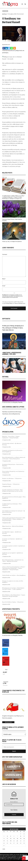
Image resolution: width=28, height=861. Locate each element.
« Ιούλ (3, 849)
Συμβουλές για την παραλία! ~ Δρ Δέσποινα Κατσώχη (12, 553)
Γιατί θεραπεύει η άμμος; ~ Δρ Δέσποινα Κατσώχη (11, 532)
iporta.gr (4, 14)
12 (10, 838)
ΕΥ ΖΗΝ (5, 11)
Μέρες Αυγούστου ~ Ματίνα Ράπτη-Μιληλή (12, 526)
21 (17, 841)
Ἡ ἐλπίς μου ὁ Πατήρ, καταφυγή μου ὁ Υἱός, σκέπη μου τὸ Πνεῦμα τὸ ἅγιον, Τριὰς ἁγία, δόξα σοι (13, 328)
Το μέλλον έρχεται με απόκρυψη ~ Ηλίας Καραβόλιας (12, 504)
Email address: (14, 802)
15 (20, 838)
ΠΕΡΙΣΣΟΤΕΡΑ (8, 722)
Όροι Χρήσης (14, 810)
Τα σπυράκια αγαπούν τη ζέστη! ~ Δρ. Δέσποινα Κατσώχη (13, 546)
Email (3, 285)
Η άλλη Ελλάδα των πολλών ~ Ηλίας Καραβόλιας (14, 575)
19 (10, 841)
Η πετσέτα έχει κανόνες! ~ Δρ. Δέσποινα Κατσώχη (11, 444)
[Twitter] (9, 47)
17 (4, 841)
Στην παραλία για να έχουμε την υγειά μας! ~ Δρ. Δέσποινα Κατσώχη (13, 511)
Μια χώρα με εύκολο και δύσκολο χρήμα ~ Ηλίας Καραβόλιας (14, 497)
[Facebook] (3, 47)
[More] (14, 47)
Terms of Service (18, 303)
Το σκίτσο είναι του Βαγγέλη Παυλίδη (12, 402)
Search (14, 751)
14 (17, 838)
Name (3, 278)
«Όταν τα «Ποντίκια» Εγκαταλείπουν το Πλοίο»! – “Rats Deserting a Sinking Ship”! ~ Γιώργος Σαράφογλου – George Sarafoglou (14, 568)
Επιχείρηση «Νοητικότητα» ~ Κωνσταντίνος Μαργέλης (12, 465)
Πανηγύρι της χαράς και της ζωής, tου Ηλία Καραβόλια (12, 581)
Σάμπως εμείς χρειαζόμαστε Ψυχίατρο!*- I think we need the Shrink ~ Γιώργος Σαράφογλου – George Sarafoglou (13, 519)
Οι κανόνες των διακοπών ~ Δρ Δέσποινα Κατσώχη (12, 539)
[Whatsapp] (11, 47)
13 (14, 838)
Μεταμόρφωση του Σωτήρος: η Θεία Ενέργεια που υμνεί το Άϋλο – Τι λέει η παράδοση (13, 588)
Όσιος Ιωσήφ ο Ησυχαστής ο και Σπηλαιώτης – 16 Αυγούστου (13, 472)
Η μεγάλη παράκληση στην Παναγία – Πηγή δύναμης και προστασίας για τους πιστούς (12, 490)
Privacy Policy (9, 303)
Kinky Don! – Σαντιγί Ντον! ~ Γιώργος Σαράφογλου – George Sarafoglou (11, 437)
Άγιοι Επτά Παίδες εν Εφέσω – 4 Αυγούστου (12, 602)
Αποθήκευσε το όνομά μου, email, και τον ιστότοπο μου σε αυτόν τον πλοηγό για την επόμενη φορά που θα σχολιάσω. (12, 296)
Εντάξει (2, 860)
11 (7, 838)
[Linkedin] (6, 47)
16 (24, 838)
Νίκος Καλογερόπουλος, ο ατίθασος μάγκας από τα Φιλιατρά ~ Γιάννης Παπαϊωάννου (13, 458)
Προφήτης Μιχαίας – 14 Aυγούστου (10, 484)
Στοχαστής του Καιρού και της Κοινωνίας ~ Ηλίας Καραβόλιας (12, 451)
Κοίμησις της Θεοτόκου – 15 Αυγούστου (12, 478)
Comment (4, 254)
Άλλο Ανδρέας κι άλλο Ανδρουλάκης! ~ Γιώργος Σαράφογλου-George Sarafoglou (13, 595)
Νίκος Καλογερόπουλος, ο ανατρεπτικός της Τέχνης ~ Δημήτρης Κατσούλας (13, 560)
